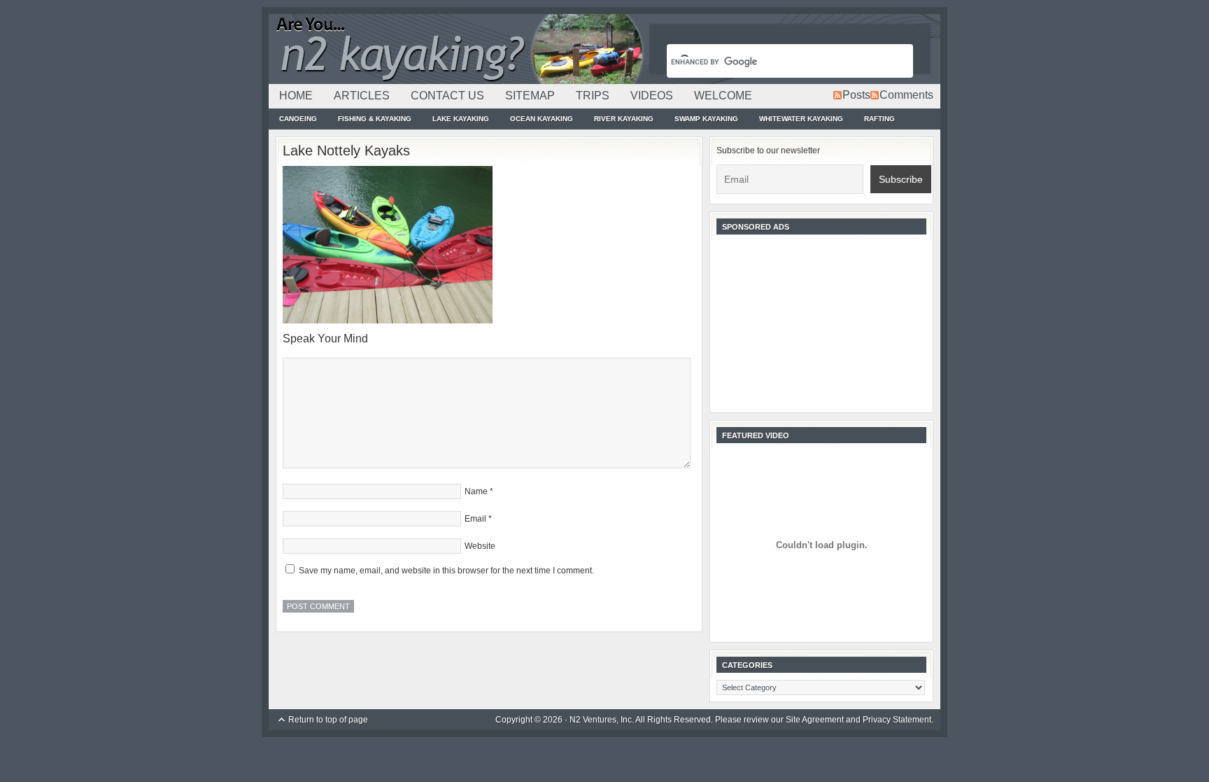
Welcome (723, 96)
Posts (856, 95)
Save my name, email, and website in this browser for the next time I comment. (446, 570)
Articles (362, 96)
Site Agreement (815, 720)
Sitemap (530, 96)
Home (296, 96)
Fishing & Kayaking (374, 119)
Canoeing (298, 119)
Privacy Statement (897, 720)
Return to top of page (328, 720)
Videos (651, 96)
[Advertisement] (821, 322)
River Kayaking (623, 119)
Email (475, 519)
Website (480, 546)
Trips (592, 96)
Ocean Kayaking (541, 119)
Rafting (879, 119)
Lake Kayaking (460, 119)
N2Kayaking (457, 49)
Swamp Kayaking (706, 119)
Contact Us (447, 96)
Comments (906, 95)
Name (476, 491)
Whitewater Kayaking (801, 119)
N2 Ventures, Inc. (602, 720)
